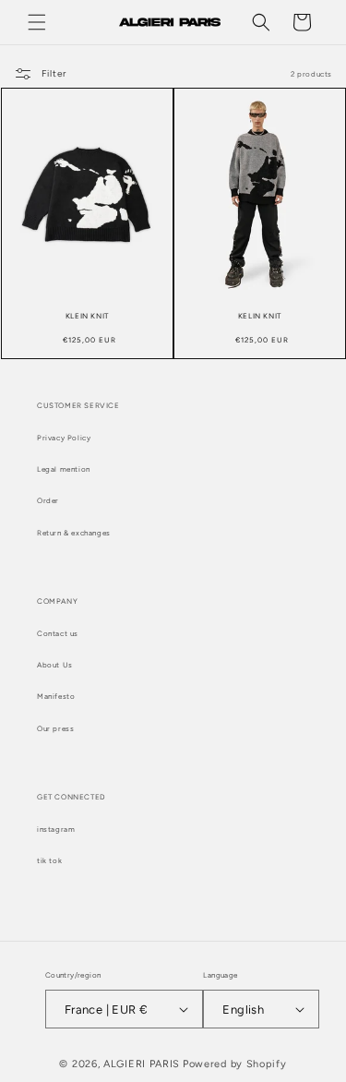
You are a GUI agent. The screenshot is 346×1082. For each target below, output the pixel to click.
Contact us (57, 633)
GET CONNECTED (71, 796)
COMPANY (57, 601)
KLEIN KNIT (87, 315)
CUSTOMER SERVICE (78, 405)
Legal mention (63, 469)
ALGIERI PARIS (141, 1064)
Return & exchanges (74, 532)
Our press (55, 728)
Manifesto (56, 696)
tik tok (49, 860)
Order (48, 500)
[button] (37, 22)
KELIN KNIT (258, 315)
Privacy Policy (63, 437)
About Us (55, 664)
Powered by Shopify (235, 1064)
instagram (56, 829)
